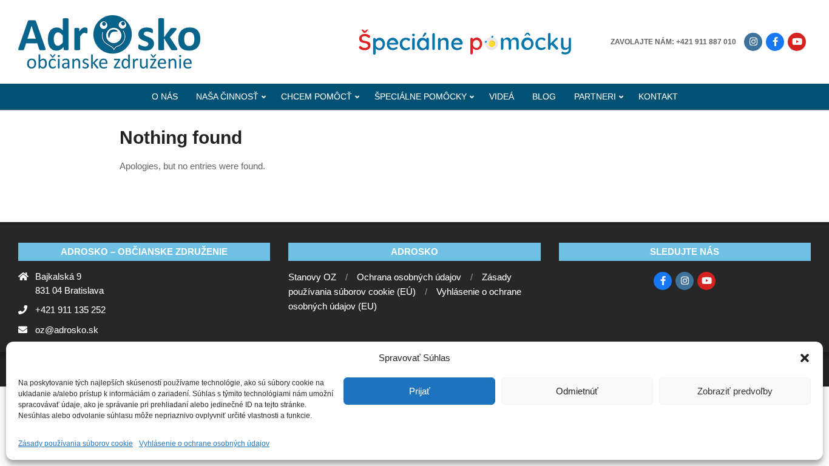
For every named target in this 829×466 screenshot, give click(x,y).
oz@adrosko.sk (66, 330)
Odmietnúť (577, 391)
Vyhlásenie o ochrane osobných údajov (204, 443)
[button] (805, 358)
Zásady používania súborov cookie (75, 443)
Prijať (419, 391)
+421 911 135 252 (70, 310)
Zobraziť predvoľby (735, 391)
